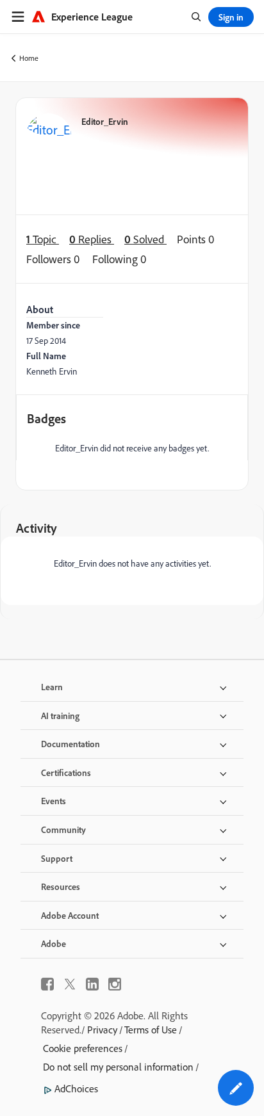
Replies (91, 239)
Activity (36, 528)
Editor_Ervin (104, 121)
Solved (145, 239)
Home (28, 58)
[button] (236, 1088)
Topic (42, 239)
